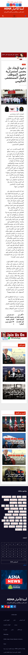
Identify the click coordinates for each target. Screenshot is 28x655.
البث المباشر (22, 620)
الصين (24, 502)
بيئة (25, 508)
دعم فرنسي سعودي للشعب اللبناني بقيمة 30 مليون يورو (9, 318)
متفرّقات (23, 64)
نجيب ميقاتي (18, 529)
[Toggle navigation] (14, 15)
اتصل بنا (5, 629)
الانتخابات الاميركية (6, 496)
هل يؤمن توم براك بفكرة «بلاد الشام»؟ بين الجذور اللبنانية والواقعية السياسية (14, 359)
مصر (25, 526)
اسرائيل (19, 496)
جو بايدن (16, 511)
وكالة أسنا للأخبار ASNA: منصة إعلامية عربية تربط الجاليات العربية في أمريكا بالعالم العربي (14, 650)
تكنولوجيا (7, 508)
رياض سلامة (18, 517)
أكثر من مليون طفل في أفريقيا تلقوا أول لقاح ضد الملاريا (19, 319)
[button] (3, 16)
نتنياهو (24, 529)
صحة (25, 520)
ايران (7, 505)
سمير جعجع (11, 517)
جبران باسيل (23, 511)
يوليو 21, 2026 (19, 361)
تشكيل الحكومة (14, 508)
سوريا (5, 517)
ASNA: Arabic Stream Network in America (13, 639)
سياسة (15, 624)
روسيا (24, 517)
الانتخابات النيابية (22, 499)
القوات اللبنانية (13, 502)
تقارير (15, 438)
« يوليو (25, 565)
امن (16, 505)
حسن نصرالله (23, 514)
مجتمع (20, 523)
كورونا (3, 520)
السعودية (6, 499)
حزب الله (10, 511)
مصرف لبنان (19, 526)
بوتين (3, 505)
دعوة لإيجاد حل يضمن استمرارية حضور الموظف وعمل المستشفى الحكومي (15, 74)
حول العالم (18, 455)
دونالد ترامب (8, 514)
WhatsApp (6, 634)
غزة (21, 520)
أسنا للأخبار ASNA (14, 8)
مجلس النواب (14, 523)
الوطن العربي (6, 620)
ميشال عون (11, 526)
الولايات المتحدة (20, 438)
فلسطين (12, 520)
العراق (19, 502)
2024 (15, 614)
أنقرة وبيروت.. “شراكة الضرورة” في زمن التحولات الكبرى (15, 426)
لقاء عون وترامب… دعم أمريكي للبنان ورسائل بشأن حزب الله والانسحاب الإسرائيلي (15, 477)
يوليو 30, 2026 (20, 429)
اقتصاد (14, 496)
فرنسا (17, 520)
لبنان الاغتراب (7, 438)
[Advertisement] (14, 32)
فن (7, 520)
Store (5, 644)
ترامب (21, 508)
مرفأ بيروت (6, 523)
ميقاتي (5, 526)
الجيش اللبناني (13, 499)
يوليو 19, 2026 (19, 379)
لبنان (22, 422)
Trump (24, 496)
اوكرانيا (11, 505)
